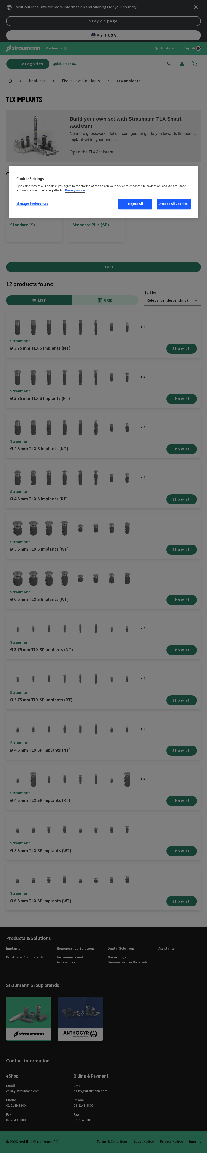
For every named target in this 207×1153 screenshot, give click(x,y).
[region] (103, 192)
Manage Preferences (32, 204)
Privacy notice (75, 190)
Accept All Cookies (173, 204)
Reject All (135, 204)
